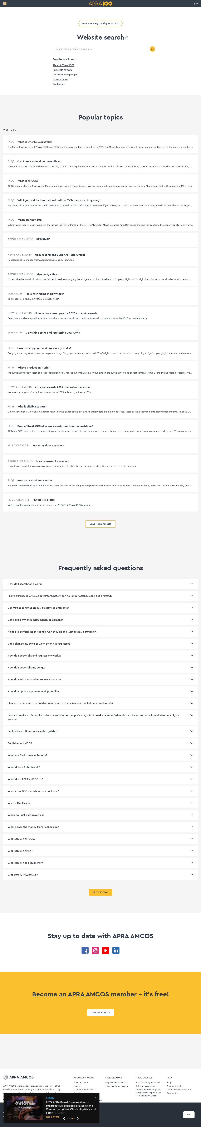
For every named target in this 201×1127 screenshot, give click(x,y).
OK (188, 1115)
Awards (77, 1086)
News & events (81, 1083)
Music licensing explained (148, 1083)
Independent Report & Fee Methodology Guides (148, 1094)
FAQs (169, 1083)
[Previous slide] (64, 1118)
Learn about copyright (65, 74)
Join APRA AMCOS (62, 70)
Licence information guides (148, 1090)
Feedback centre (175, 1086)
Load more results (100, 524)
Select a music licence (146, 1086)
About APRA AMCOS (63, 65)
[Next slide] (78, 1118)
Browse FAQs (100, 892)
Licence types (60, 79)
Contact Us (172, 1093)
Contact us (58, 84)
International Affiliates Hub (179, 1090)
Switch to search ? (100, 23)
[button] (67, 1118)
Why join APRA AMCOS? (116, 1083)
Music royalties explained (116, 1086)
